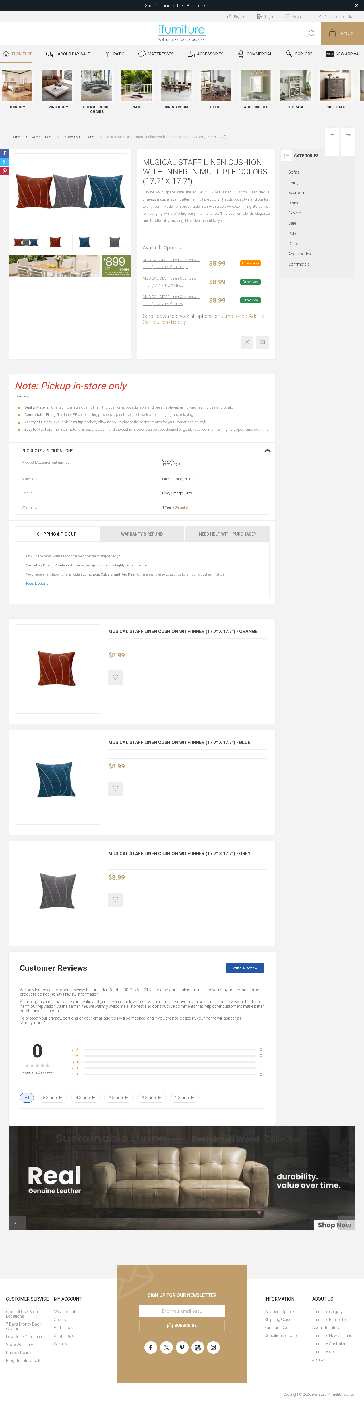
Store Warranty (19, 1344)
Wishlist (61, 1343)
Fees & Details (37, 584)
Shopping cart (66, 1335)
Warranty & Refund (142, 534)
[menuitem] (29, 1314)
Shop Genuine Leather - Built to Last (176, 5)
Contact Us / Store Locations (22, 1313)
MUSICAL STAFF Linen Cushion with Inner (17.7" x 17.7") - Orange (171, 263)
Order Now (250, 282)
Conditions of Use (280, 1335)
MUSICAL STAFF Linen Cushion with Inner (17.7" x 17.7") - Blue (171, 282)
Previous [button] (17, 1223)
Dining (293, 203)
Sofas (293, 172)
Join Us (319, 1359)
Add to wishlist (115, 677)
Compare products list (340, 17)
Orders (60, 1319)
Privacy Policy (18, 1352)
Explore (295, 213)
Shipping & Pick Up (56, 534)
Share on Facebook (4, 153)
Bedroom (296, 192)
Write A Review (245, 968)
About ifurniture (326, 1327)
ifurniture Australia (328, 1343)
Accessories (299, 254)
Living (293, 182)
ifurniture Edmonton (330, 1319)
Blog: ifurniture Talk (23, 1360)
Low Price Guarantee (24, 1336)
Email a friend (262, 342)
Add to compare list (247, 342)
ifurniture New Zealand (332, 1335)
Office (293, 243)
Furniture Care (276, 1327)
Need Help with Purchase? (227, 534)
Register (240, 17)
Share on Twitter (4, 162)
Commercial (299, 264)
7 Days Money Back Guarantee (23, 1326)
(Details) (181, 507)
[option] (26, 242)
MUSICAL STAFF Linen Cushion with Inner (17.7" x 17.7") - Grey (171, 300)
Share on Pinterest (4, 171)
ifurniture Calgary (327, 1311)
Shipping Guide (277, 1319)
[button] (354, 92)
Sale (292, 223)
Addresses (63, 1327)
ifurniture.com (325, 1351)
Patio (293, 233)
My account (64, 1311)
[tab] (57, 534)
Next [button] (346, 1223)
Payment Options (279, 1311)
